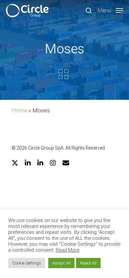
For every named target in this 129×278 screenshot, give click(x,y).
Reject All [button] (88, 263)
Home (19, 110)
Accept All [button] (61, 263)
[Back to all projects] (63, 74)
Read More (67, 250)
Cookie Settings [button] (26, 263)
